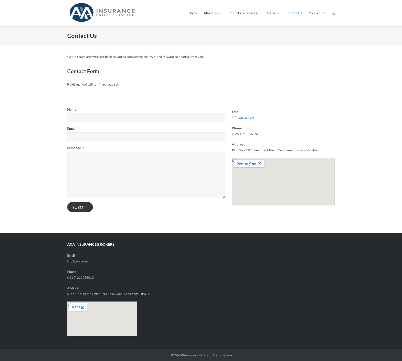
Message (75, 148)
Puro (229, 355)
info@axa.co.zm (243, 117)
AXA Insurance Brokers (195, 355)
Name (71, 109)
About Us (211, 13)
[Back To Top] (390, 349)
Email (73, 128)
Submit (80, 207)
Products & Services (242, 13)
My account (317, 13)
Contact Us (293, 13)
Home (193, 13)
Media (271, 13)
